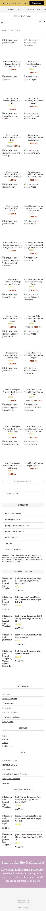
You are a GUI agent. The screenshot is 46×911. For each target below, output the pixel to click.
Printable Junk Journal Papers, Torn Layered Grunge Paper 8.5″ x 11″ (34, 245)
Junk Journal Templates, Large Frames (33, 64)
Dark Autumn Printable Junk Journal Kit (12, 100)
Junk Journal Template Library (18, 525)
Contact (5, 739)
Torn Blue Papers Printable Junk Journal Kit (12, 392)
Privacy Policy (7, 721)
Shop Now (36, 3)
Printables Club (11, 537)
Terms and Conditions (11, 717)
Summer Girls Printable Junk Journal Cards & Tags (12, 355)
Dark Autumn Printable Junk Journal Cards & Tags (33, 137)
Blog (4, 736)
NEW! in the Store (12, 519)
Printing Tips (30, 9)
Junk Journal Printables (15, 531)
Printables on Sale (13, 513)
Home (4, 30)
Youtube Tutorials (13, 549)
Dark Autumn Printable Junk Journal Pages (33, 100)
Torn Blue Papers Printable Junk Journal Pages (33, 355)
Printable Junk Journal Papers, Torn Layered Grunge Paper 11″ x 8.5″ (12, 245)
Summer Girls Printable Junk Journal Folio (33, 318)
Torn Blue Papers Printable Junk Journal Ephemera (12, 465)
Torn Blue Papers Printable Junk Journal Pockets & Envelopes (33, 428)
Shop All (8, 543)
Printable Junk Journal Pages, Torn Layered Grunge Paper (33, 208)
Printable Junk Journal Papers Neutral (33, 464)
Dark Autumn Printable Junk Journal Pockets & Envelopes (12, 174)
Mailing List (7, 746)
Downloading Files (9, 698)
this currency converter (13, 557)
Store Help (20, 9)
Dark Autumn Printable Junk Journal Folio (12, 137)
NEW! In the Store (9, 765)
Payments (6, 708)
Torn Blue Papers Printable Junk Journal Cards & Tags (12, 428)
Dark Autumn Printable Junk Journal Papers (12, 208)
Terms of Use (41, 9)
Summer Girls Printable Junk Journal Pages (12, 318)
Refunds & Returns (10, 712)
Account (11, 9)
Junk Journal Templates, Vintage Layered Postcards (12, 281)
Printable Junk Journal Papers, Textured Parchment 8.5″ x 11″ (12, 64)
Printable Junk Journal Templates (15, 774)
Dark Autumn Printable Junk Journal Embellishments (33, 174)
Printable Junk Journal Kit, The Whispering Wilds (33, 281)
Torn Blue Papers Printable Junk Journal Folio (33, 392)
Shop (11, 30)
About (5, 742)
